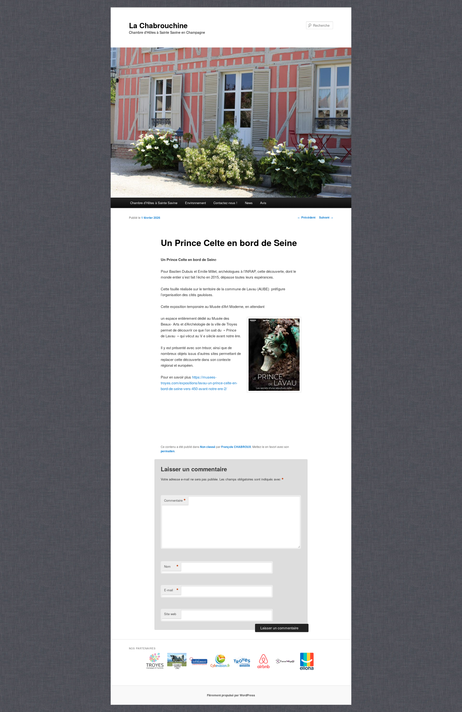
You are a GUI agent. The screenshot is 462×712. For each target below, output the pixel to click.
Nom (171, 566)
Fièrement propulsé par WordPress (231, 695)
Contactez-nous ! (225, 202)
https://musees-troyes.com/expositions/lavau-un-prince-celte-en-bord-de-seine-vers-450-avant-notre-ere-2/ (199, 382)
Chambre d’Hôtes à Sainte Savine (153, 202)
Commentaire (175, 500)
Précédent (306, 217)
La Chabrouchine (158, 25)
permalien (167, 451)
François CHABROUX (236, 447)
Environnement (195, 202)
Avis (263, 202)
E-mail (171, 590)
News (249, 202)
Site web (170, 614)
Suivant (326, 217)
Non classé (207, 447)
